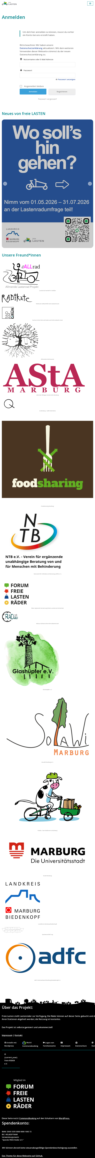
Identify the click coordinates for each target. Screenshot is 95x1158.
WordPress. (64, 1118)
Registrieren (62, 91)
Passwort (28, 70)
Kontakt (19, 1035)
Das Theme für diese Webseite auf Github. (22, 1155)
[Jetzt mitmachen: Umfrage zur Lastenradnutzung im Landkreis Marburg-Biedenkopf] (47, 183)
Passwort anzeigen (66, 79)
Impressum (7, 1035)
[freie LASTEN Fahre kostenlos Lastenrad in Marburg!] (9, 3)
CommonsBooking (27, 1118)
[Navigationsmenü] (90, 3)
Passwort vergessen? (47, 99)
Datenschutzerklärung (31, 48)
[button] (5, 184)
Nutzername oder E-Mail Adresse (38, 59)
